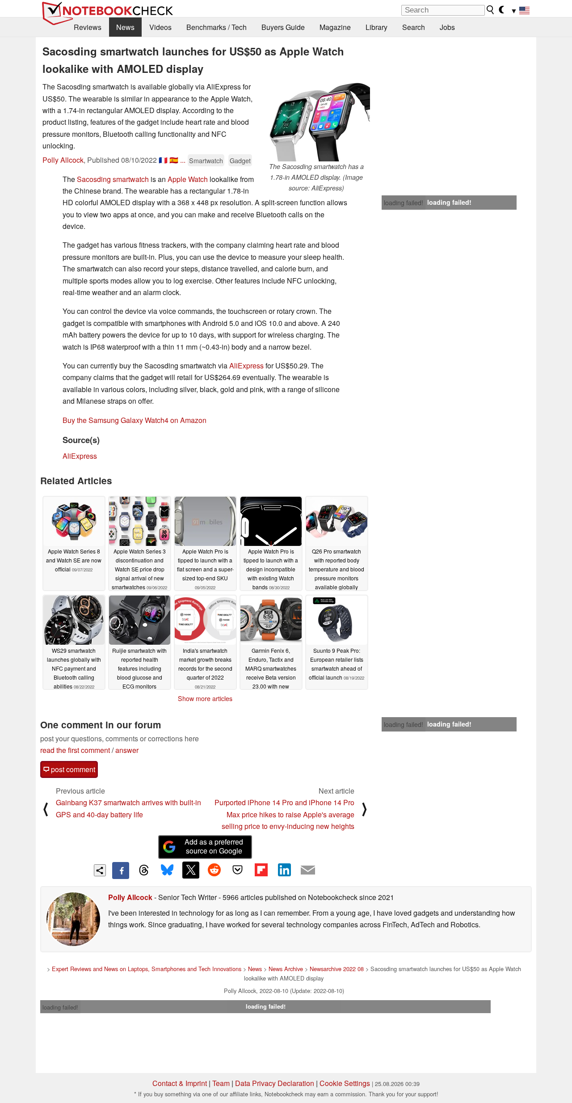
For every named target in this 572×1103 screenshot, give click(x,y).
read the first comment (75, 750)
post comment (72, 769)
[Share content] (100, 870)
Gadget (240, 160)
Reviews (87, 27)
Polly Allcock (63, 160)
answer (127, 750)
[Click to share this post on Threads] (143, 870)
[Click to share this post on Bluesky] (167, 870)
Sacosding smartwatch (113, 179)
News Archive (286, 968)
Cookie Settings (345, 1083)
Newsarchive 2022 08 (337, 968)
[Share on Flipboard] (260, 870)
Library (376, 27)
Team (221, 1083)
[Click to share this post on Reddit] (214, 870)
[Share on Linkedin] (284, 870)
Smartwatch (206, 160)
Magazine (335, 27)
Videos (160, 27)
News (125, 27)
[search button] (491, 9)
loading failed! (403, 202)
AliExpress (246, 365)
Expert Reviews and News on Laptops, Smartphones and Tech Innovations (146, 968)
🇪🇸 (173, 160)
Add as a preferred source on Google (214, 846)
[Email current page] (307, 870)
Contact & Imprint (179, 1083)
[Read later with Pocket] (237, 870)
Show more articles (205, 698)
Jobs (447, 27)
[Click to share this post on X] (190, 870)
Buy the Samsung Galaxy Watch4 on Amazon (134, 420)
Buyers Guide (283, 27)
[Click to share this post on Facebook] (120, 870)
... (182, 160)
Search (413, 27)
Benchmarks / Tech (216, 27)
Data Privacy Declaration (274, 1083)
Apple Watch (188, 179)
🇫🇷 (163, 160)
